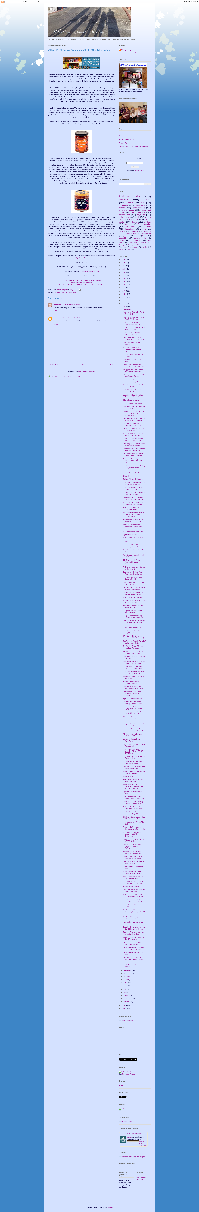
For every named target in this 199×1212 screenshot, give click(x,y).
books (130, 203)
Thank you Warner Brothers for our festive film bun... (133, 434)
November (128, 970)
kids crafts (124, 217)
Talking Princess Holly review (133, 479)
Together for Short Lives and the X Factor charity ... (133, 938)
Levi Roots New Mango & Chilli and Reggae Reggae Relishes (81, 285)
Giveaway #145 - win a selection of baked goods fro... (133, 719)
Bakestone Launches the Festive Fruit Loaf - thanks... (134, 730)
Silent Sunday (144, 224)
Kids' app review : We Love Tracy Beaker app (133, 877)
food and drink (74, 292)
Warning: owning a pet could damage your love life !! (133, 376)
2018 (124, 285)
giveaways (123, 205)
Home (82, 364)
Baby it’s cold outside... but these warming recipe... (133, 396)
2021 (124, 275)
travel (127, 224)
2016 (124, 291)
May (125, 989)
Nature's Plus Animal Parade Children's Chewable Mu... (133, 808)
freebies (147, 227)
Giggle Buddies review (131, 400)
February (127, 998)
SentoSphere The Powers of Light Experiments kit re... (133, 948)
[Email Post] (79, 290)
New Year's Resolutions (138, 242)
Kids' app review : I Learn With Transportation (134, 745)
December (128, 309)
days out (141, 215)
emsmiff (57, 318)
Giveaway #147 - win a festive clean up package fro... (134, 588)
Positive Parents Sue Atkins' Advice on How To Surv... (133, 667)
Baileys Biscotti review (131, 886)
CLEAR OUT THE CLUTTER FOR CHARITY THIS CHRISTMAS (133, 413)
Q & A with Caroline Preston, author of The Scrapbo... (133, 439)
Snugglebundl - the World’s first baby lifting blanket (133, 371)
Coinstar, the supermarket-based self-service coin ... (133, 852)
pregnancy (134, 231)
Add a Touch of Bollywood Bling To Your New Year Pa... (132, 461)
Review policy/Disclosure (128, 139)
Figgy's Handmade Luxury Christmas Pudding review (133, 617)
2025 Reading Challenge (133, 1133)
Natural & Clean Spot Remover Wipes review (134, 583)
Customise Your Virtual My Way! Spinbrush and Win (133, 687)
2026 (124, 260)
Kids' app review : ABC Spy (133, 532)
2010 (124, 1005)
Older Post (109, 364)
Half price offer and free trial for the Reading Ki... (133, 606)
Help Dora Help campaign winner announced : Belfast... (132, 846)
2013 (124, 300)
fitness (144, 236)
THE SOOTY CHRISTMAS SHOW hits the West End (133, 896)
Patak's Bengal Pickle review (81, 282)
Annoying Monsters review (132, 403)
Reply (56, 311)
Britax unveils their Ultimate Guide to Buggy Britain (133, 381)
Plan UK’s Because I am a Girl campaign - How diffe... (134, 672)
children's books (126, 210)
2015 (124, 294)
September (128, 976)
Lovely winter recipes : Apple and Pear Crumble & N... (133, 627)
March (126, 995)
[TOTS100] (123, 1110)
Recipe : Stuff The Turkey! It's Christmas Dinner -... (134, 725)
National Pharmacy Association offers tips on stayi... (134, 767)
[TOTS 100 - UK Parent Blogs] (128, 1108)
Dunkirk (122, 240)
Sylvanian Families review (132, 597)
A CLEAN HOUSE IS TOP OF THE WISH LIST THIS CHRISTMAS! (133, 514)
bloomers (57, 304)
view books (144, 1145)
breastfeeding (136, 240)
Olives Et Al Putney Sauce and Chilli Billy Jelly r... (134, 429)
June (126, 986)
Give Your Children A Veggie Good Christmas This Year (133, 901)
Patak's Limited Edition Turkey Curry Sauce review (134, 467)
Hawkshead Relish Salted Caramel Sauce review (132, 857)
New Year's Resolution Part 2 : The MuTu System (134, 318)
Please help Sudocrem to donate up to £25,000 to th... (134, 828)
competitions (124, 215)
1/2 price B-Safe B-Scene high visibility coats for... (134, 601)
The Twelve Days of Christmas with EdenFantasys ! (134, 647)
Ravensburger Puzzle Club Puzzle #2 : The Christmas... (134, 498)
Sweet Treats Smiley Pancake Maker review (134, 862)
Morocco (122, 249)
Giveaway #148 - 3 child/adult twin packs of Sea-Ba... (134, 444)
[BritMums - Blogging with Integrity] (132, 1157)
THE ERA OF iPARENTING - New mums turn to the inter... (133, 540)
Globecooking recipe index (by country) (133, 146)
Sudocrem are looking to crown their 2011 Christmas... (132, 834)
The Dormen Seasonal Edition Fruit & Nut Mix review (134, 386)
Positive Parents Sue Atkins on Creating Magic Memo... (134, 813)
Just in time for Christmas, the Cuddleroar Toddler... (134, 906)
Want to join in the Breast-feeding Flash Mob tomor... (133, 703)
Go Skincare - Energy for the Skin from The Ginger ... (133, 943)
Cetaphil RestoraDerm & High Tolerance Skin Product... (134, 622)
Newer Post (54, 364)
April (125, 992)
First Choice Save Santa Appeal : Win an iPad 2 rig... (134, 798)
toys (143, 203)
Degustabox (130, 229)
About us (122, 136)
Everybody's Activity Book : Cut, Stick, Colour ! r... (132, 632)
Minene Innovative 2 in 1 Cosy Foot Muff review (134, 772)
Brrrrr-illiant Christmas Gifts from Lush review (133, 780)
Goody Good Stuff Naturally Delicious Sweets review (133, 803)
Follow (121, 1085)
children (123, 199)
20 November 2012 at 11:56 (71, 318)
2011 (124, 306)
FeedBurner (139, 171)
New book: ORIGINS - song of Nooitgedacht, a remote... (134, 419)
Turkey (125, 247)
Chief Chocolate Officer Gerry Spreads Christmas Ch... (134, 662)
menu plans (140, 205)
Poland (139, 245)
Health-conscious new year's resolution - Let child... (133, 472)
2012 (124, 303)
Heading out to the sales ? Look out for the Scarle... (133, 424)
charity (134, 222)
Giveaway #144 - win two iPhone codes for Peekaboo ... (134, 959)
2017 (124, 288)
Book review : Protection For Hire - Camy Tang (133, 762)
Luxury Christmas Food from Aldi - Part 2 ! (133, 740)
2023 (124, 269)
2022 (124, 272)
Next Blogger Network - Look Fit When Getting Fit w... (133, 556)
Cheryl (129, 1137)
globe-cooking (139, 208)
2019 (124, 281)
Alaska (130, 249)
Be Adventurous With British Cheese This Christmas (133, 455)
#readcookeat (146, 233)
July (125, 983)
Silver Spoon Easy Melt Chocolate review (131, 508)
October (127, 973)
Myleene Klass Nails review (133, 699)
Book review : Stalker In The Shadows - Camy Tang (133, 520)
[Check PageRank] (126, 1020)
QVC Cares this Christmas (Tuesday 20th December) (133, 637)
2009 (124, 1009)
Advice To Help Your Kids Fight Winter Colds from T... (134, 333)
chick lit (122, 231)
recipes (147, 199)
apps (144, 229)
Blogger (110, 1207)
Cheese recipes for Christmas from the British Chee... (134, 450)
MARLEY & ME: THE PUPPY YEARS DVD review (133, 840)
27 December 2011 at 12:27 (72, 304)
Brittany (130, 245)
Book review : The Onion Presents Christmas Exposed (132, 693)
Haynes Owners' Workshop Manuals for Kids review (133, 923)
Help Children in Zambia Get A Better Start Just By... (134, 891)
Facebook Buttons (128, 1074)
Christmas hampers (61, 292)
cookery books (140, 238)
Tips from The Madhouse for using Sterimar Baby (133, 933)
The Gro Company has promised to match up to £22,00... (133, 526)
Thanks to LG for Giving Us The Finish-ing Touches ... (133, 503)
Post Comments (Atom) (86, 372)
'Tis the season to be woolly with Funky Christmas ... (133, 735)
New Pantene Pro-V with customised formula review (133, 338)
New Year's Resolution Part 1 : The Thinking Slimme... (134, 323)
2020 (124, 278)
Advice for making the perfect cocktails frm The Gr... (133, 488)
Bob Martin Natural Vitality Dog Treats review (134, 757)
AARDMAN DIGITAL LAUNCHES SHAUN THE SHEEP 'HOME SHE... (133, 786)
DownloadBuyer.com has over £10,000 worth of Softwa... (134, 928)
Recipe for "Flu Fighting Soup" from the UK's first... (134, 328)
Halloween (147, 231)
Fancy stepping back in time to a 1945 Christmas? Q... (134, 713)
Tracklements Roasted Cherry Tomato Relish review (82, 280)
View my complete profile (128, 53)
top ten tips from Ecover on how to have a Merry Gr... (133, 593)
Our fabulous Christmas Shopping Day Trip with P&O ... (134, 912)
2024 (124, 266)
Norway (121, 245)
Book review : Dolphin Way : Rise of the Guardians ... (133, 573)
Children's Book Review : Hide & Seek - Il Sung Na (134, 818)
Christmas (133, 219)
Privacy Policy (124, 143)
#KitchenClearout (130, 233)
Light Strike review (129, 535)
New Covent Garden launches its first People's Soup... (134, 551)
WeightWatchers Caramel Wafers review (132, 611)
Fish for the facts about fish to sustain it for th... (134, 568)
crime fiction (131, 227)
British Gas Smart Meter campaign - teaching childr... (134, 366)
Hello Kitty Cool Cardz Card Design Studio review (133, 391)
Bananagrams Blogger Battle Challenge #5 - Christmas (133, 882)
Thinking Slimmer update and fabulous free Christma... (134, 918)
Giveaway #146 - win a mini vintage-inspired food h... (133, 652)
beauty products (138, 212)
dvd (137, 217)
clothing (147, 222)
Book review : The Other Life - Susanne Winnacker (134, 493)
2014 (124, 297)
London (144, 247)
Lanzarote (135, 247)
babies (122, 208)
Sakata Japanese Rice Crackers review (131, 682)
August (126, 980)
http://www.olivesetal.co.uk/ (85, 258)
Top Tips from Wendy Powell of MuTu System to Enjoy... (134, 642)
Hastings (148, 245)
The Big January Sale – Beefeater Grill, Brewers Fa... (132, 349)
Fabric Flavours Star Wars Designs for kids (132, 578)
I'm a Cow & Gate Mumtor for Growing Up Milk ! (133, 546)
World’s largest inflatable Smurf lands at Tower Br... (133, 872)
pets (136, 236)
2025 (124, 263)
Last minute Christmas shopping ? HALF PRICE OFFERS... (133, 751)
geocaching (123, 238)
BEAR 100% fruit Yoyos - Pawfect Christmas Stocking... (132, 562)
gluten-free (127, 236)
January (127, 1002)
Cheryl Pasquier (127, 50)
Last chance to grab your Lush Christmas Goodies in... (134, 483)
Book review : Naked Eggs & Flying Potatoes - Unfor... (133, 708)
